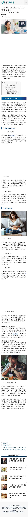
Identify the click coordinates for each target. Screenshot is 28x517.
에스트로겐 (12, 135)
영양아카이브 (4, 12)
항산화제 (15, 333)
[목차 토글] (17, 83)
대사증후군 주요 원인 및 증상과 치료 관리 (14, 449)
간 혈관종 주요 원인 (10, 87)
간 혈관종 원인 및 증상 (9, 85)
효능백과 (4, 14)
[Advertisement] (14, 50)
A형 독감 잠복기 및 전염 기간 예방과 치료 (14, 447)
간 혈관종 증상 (9, 89)
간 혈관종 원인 (7, 445)
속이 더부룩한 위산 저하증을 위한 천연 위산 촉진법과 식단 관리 (17, 495)
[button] (22, 2)
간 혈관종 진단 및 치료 (13, 93)
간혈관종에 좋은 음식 (12, 91)
